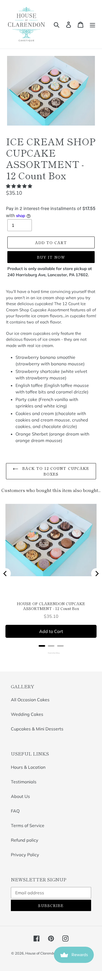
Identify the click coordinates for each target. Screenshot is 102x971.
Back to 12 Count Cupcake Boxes (55, 471)
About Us (20, 796)
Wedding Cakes (27, 714)
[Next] (96, 573)
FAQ (15, 811)
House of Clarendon (41, 953)
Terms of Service (27, 825)
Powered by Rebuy (51, 653)
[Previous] (5, 573)
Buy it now (51, 257)
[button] (19, 186)
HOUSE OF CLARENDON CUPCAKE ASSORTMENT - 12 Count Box (51, 606)
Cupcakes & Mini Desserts (37, 728)
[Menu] (92, 24)
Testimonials (23, 781)
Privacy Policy (25, 854)
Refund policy (24, 840)
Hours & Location (28, 767)
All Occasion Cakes (30, 699)
